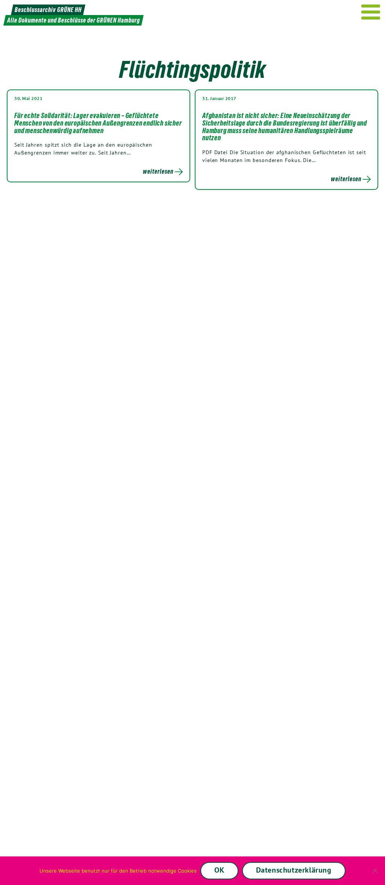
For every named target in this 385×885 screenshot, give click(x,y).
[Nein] (375, 870)
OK (219, 870)
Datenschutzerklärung (294, 870)
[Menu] (371, 12)
